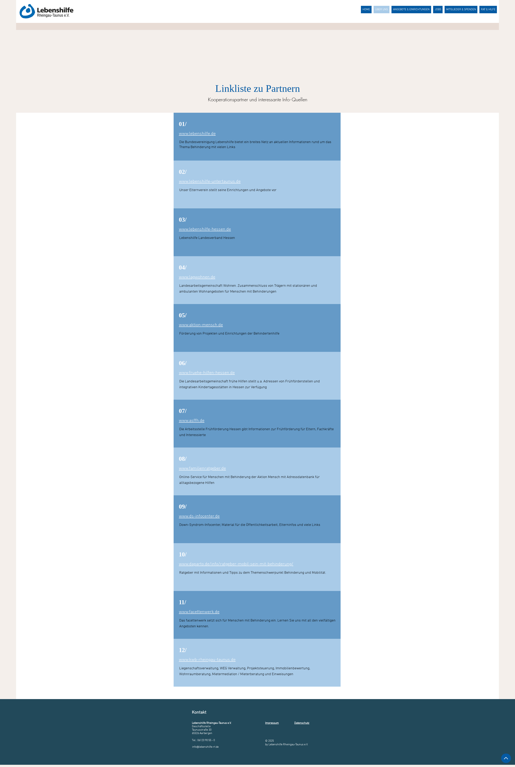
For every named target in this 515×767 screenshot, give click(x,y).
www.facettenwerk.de (199, 612)
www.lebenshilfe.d (196, 133)
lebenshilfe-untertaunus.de (215, 181)
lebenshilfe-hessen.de (210, 229)
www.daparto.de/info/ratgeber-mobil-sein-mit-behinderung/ (236, 564)
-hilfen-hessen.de (218, 373)
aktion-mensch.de (206, 325)
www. (184, 229)
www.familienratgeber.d (201, 468)
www (183, 181)
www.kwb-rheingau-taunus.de (207, 660)
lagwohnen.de (202, 277)
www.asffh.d (190, 420)
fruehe (195, 373)
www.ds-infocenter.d (198, 516)
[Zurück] (506, 758)
